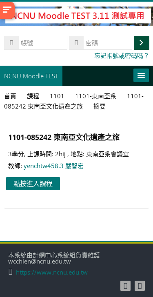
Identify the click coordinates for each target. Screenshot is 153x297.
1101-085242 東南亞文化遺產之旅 (64, 137)
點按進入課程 (33, 183)
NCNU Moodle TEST (31, 76)
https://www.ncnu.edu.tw (52, 272)
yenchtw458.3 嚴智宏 (54, 166)
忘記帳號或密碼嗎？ (121, 55)
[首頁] (76, 17)
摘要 (99, 106)
